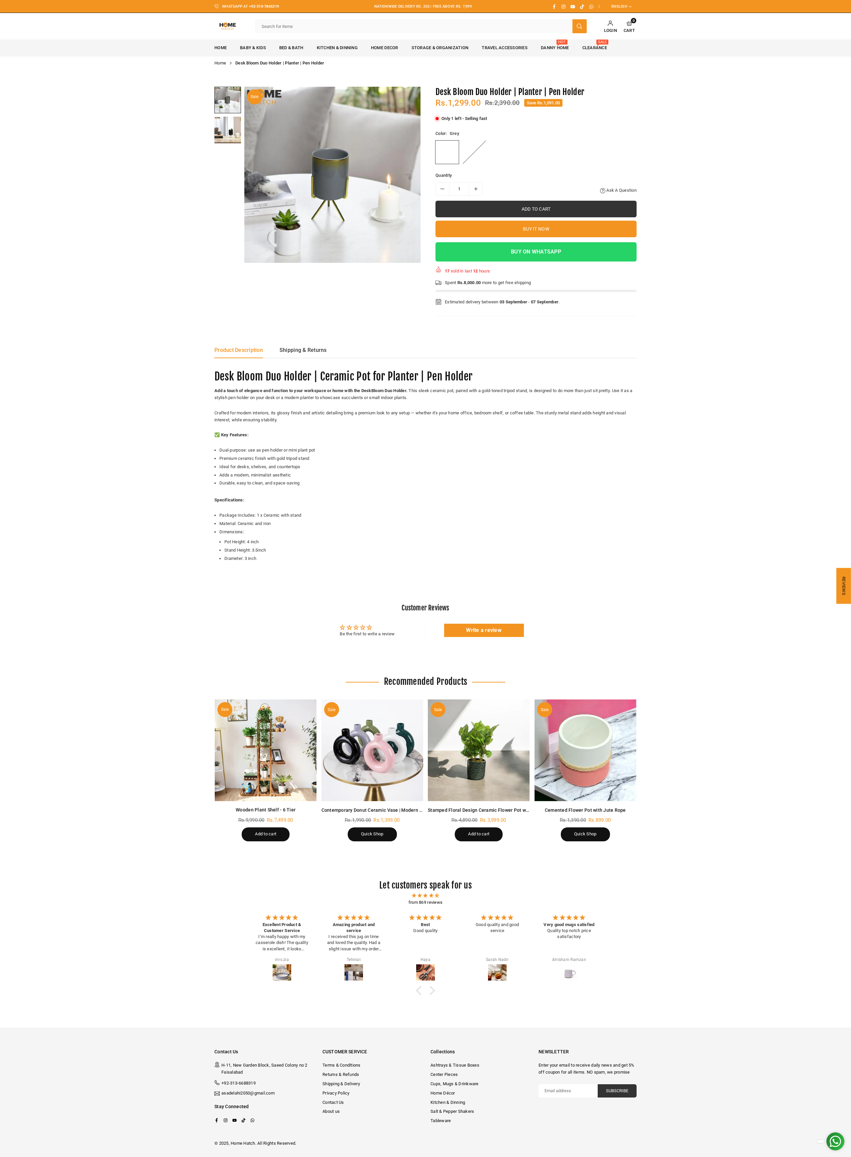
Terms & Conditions (341, 1065)
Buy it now (536, 229)
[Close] (102, 1108)
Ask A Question (621, 190)
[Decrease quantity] (442, 189)
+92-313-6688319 (238, 1083)
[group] (332, 175)
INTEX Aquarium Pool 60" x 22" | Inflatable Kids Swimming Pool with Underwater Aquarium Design (71, 1125)
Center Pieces (444, 1074)
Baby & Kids (253, 47)
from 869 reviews (425, 902)
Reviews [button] (843, 586)
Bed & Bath (291, 47)
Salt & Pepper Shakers (452, 1111)
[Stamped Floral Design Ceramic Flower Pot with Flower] (479, 750)
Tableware (440, 1120)
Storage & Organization (440, 47)
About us (331, 1111)
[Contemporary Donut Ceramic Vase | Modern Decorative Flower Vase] (372, 750)
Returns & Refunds (340, 1074)
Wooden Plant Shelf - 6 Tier (266, 809)
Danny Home (555, 45)
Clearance (594, 45)
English (619, 6)
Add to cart (265, 833)
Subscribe (617, 1090)
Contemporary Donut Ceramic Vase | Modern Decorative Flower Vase (396, 809)
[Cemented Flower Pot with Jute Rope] (586, 750)
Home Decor (384, 47)
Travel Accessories (505, 47)
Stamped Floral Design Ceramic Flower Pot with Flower (488, 809)
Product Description (238, 350)
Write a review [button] (484, 630)
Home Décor (442, 1093)
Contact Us (333, 1102)
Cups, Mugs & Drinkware (454, 1083)
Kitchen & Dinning (337, 47)
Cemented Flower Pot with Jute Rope (585, 809)
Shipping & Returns (303, 350)
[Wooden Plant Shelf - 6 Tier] (266, 750)
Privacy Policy (336, 1093)
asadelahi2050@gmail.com (248, 1093)
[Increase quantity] (475, 189)
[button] (629, 26)
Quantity (443, 175)
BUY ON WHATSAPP (536, 252)
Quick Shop (372, 833)
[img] (425, 895)
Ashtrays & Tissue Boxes (454, 1065)
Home (220, 47)
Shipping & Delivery (341, 1083)
